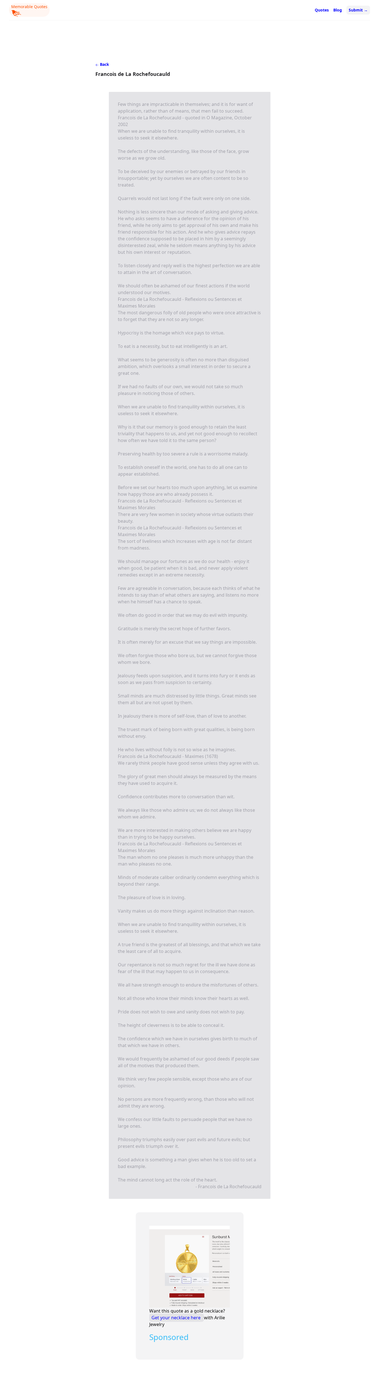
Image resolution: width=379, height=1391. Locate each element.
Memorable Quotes (29, 6)
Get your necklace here (176, 1318)
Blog (337, 10)
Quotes (322, 10)
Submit (358, 10)
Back (104, 64)
